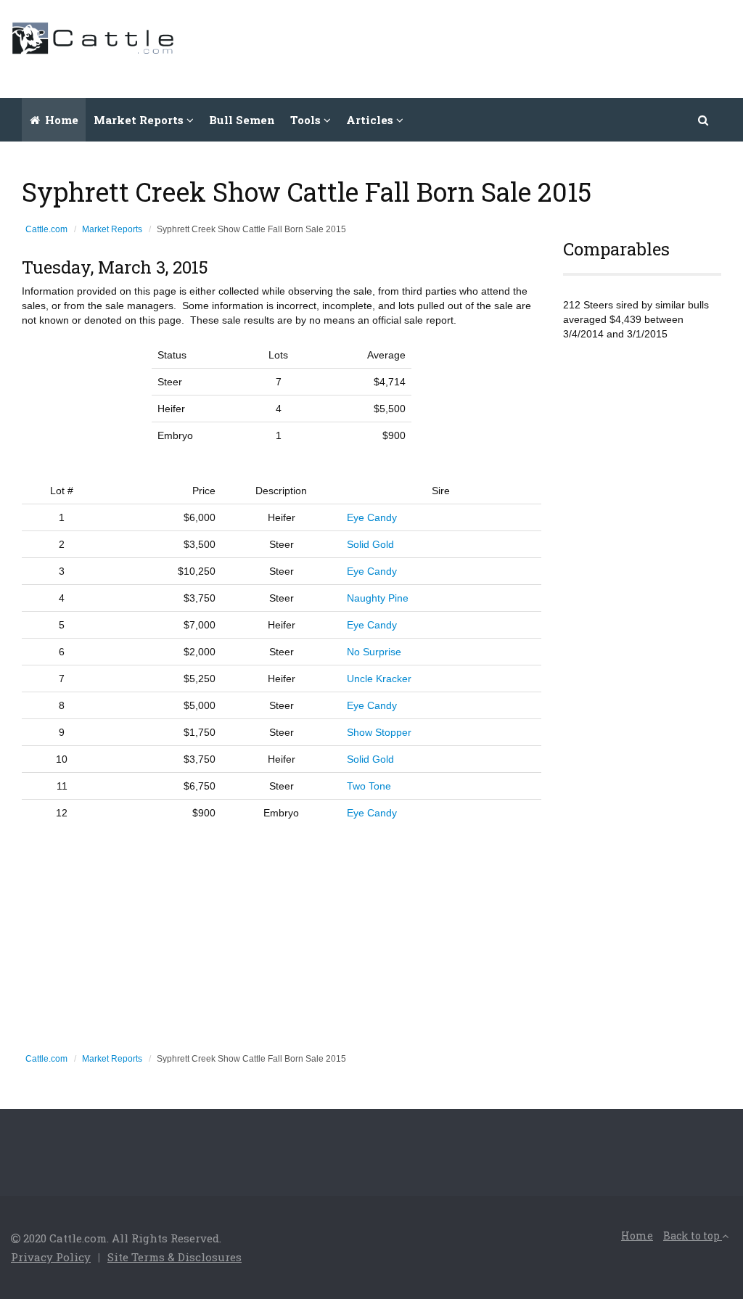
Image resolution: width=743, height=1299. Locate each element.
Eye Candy (372, 517)
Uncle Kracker (379, 678)
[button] (704, 120)
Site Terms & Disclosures (174, 1257)
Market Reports (112, 229)
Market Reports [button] (140, 119)
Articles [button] (371, 119)
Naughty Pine (378, 598)
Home (60, 119)
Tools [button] (307, 119)
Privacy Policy (51, 1257)
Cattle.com (46, 229)
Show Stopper (379, 732)
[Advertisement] (468, 47)
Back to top (692, 1235)
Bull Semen (242, 119)
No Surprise (374, 651)
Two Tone (369, 786)
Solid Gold (370, 544)
